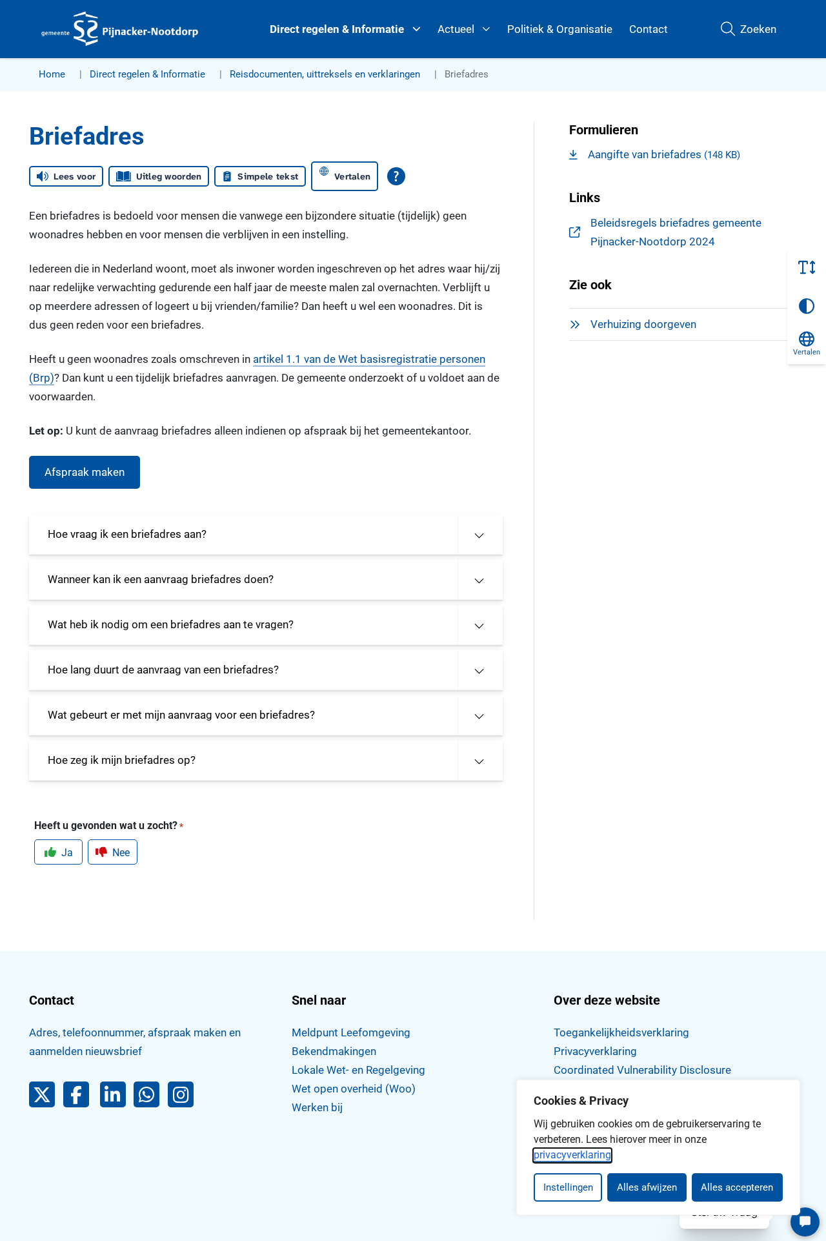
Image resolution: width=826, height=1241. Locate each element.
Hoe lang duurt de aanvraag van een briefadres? (163, 669)
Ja (67, 852)
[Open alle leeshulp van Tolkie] (396, 176)
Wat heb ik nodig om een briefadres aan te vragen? (171, 624)
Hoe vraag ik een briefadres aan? (127, 534)
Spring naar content (36, 48)
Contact (648, 29)
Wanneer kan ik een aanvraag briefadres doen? (161, 579)
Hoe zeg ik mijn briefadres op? (122, 760)
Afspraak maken (85, 472)
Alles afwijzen (647, 1187)
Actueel (456, 29)
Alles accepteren (737, 1187)
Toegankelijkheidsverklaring (621, 1032)
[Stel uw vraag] (805, 1221)
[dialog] (658, 1147)
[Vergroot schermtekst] (806, 267)
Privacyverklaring (595, 1051)
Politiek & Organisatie (559, 29)
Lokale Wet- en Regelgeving (358, 1069)
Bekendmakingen (334, 1051)
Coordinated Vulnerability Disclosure (642, 1069)
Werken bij (317, 1107)
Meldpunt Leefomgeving (351, 1032)
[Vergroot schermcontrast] (806, 306)
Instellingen (568, 1187)
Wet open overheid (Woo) (354, 1088)
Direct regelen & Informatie (337, 29)
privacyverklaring (572, 1155)
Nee (121, 852)
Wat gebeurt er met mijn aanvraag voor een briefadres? (181, 714)
